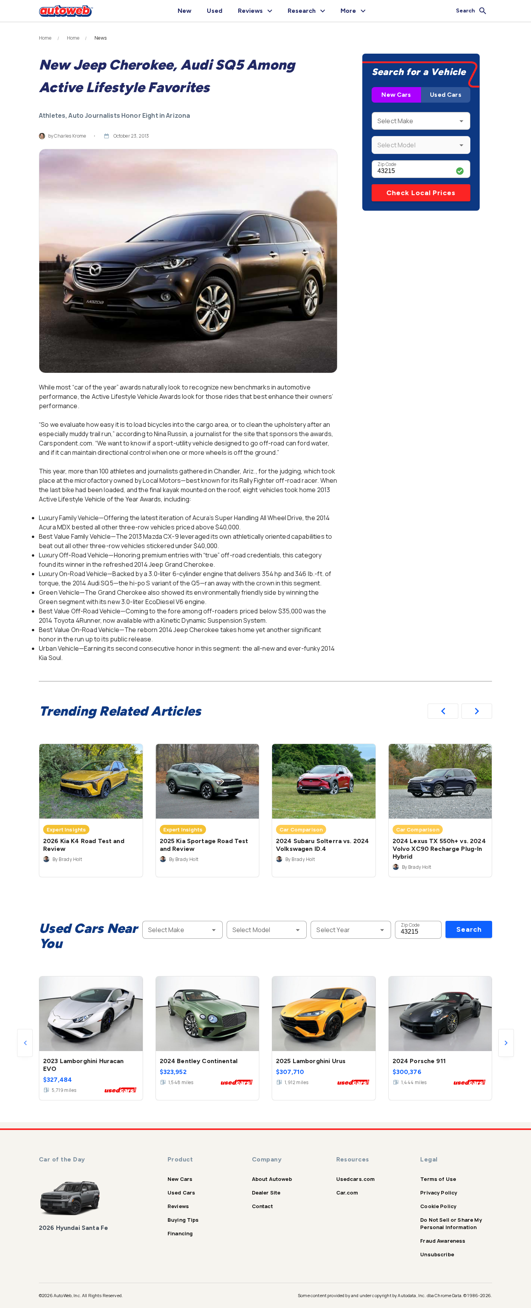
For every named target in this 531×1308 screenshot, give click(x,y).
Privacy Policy (438, 1192)
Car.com (347, 1192)
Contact (262, 1206)
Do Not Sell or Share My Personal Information (451, 1223)
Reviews (178, 1206)
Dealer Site (266, 1192)
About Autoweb (272, 1178)
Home (45, 38)
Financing (180, 1233)
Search (469, 929)
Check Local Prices (421, 193)
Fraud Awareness (442, 1240)
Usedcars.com (355, 1178)
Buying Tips (183, 1219)
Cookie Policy (438, 1206)
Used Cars (445, 94)
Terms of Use (438, 1178)
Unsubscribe (437, 1254)
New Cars (396, 94)
